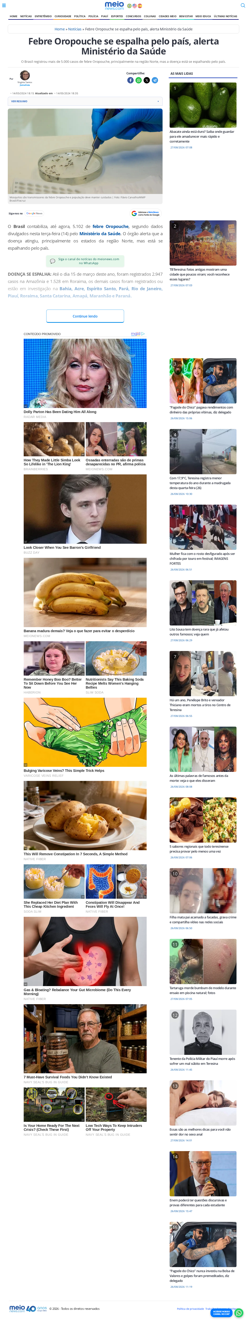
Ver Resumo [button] (85, 101)
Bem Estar (186, 16)
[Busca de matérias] (243, 7)
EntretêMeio (43, 16)
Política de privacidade (190, 1309)
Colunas (150, 16)
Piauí (104, 16)
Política (79, 16)
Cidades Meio (167, 16)
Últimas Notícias (225, 16)
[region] (203, 187)
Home (13, 16)
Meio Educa (203, 16)
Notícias (26, 16)
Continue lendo (85, 316)
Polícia (93, 16)
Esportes (117, 16)
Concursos (133, 16)
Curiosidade (63, 16)
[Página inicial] (114, 5)
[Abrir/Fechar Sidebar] (4, 5)
